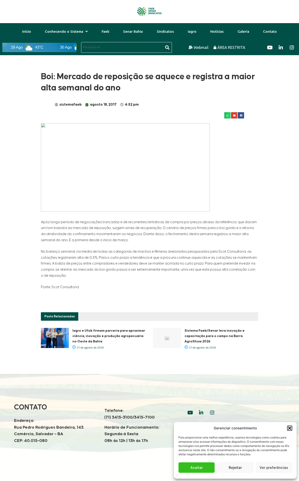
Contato (270, 31)
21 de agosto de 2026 (90, 347)
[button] (289, 428)
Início (26, 31)
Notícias (217, 31)
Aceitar (196, 467)
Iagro (192, 31)
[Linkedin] (281, 47)
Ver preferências (274, 467)
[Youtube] (270, 47)
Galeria (243, 31)
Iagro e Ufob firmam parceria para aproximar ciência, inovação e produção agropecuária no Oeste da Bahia (108, 336)
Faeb (105, 31)
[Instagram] (292, 47)
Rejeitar (235, 467)
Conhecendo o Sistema (64, 31)
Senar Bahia (133, 31)
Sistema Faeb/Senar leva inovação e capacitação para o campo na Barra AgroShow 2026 (215, 336)
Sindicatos (165, 31)
